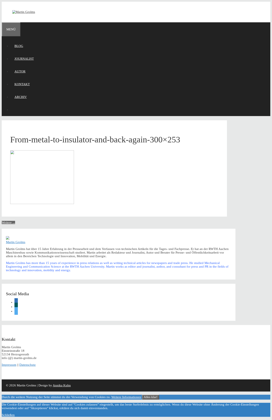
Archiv (20, 97)
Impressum (9, 364)
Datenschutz (27, 364)
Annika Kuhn (62, 385)
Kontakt (22, 84)
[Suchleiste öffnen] (14, 109)
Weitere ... (8, 222)
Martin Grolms (15, 242)
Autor (20, 71)
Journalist (24, 58)
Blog (18, 46)
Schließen (8, 415)
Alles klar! (150, 397)
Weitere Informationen (126, 397)
